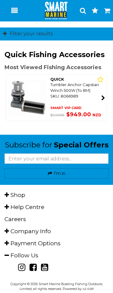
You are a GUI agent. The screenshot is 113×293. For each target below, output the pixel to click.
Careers (15, 219)
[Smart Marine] (53, 11)
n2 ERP (88, 289)
